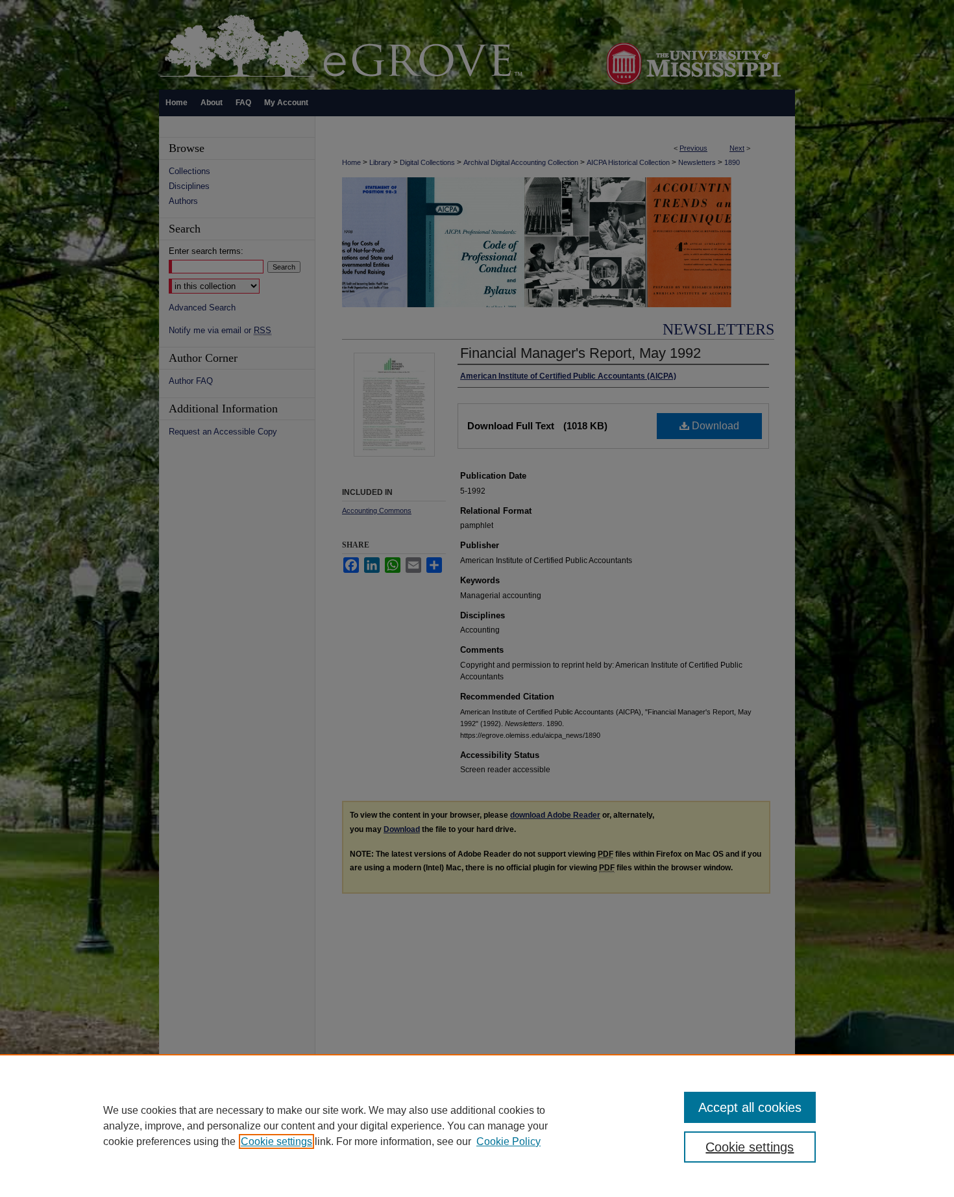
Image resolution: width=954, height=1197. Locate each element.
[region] (477, 1125)
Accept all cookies (749, 1107)
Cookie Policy (508, 1141)
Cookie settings (276, 1141)
